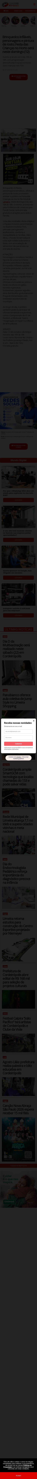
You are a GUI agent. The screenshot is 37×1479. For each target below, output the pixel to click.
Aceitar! (18, 1475)
